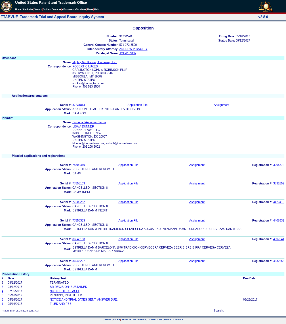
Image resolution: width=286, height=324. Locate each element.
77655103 (78, 183)
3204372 (278, 165)
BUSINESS (139, 319)
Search (38, 9)
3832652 (278, 183)
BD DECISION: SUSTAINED (68, 286)
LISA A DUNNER (83, 126)
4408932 (278, 220)
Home (18, 9)
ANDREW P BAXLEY (133, 49)
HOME (108, 319)
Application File (137, 105)
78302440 (78, 165)
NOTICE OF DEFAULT (64, 291)
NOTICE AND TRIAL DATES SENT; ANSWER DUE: (84, 299)
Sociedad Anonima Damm (89, 122)
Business (68, 9)
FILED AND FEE (61, 303)
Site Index (27, 9)
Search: (219, 310)
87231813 (78, 105)
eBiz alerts (80, 9)
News (90, 9)
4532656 (278, 261)
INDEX (116, 319)
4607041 (278, 239)
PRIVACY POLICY (173, 319)
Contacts (56, 9)
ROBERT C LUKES (85, 66)
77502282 (78, 202)
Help (96, 9)
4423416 (278, 202)
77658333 (78, 220)
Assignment (221, 105)
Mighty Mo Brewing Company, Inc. (94, 62)
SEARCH (126, 319)
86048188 (78, 239)
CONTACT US (155, 319)
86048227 (78, 261)
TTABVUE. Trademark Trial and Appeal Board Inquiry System (52, 17)
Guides (47, 9)
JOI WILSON (127, 53)
